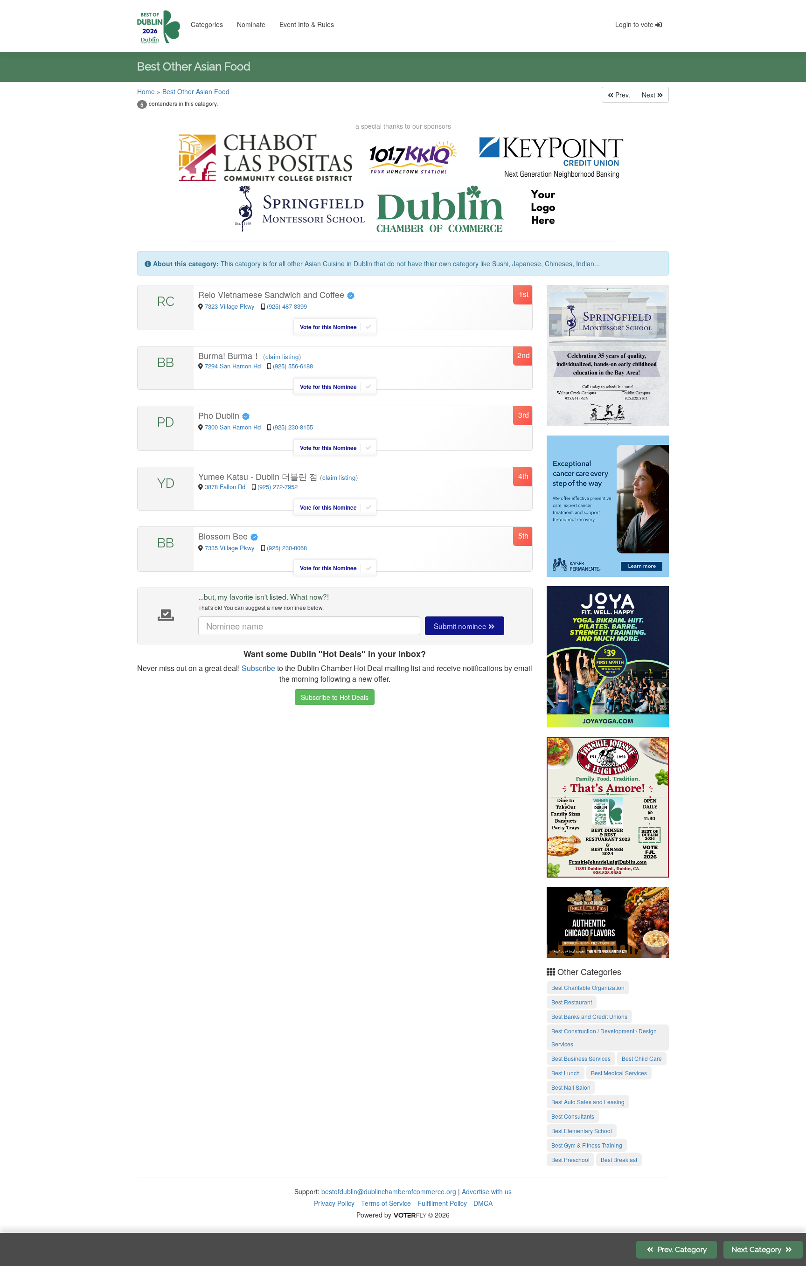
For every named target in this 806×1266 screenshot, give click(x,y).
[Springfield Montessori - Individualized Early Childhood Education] (608, 353)
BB (165, 362)
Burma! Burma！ (230, 355)
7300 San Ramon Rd (234, 426)
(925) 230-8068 (287, 547)
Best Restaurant (571, 1002)
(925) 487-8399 (287, 306)
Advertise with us (487, 1191)
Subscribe (258, 668)
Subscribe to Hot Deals (334, 697)
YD (165, 483)
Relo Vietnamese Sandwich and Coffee (272, 294)
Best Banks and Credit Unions (589, 1016)
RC (165, 301)
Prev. (621, 94)
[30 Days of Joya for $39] (608, 655)
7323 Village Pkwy (231, 306)
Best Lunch (565, 1073)
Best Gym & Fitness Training (586, 1145)
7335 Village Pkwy (231, 547)
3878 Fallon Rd (226, 486)
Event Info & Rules (306, 24)
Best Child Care (642, 1058)
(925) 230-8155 (293, 426)
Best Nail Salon (571, 1087)
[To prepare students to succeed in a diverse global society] (265, 157)
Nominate (251, 24)
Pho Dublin (220, 415)
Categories (207, 24)
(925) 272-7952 (277, 486)
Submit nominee (461, 626)
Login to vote (635, 24)
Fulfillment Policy (442, 1203)
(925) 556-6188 (293, 365)
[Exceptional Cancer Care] (608, 504)
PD (165, 422)
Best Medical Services (619, 1073)
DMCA (483, 1203)
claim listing (282, 356)
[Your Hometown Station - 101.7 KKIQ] (413, 157)
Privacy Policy (334, 1203)
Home (146, 91)
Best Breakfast (619, 1159)
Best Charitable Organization (588, 987)
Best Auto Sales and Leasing (588, 1102)
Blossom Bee (224, 536)
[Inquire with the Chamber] (543, 209)
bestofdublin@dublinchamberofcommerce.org (388, 1191)
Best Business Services (581, 1058)
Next (649, 94)
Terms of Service (386, 1203)
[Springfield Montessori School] (300, 209)
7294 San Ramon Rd (234, 365)
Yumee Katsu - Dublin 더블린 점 (259, 476)
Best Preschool (570, 1159)
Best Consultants (572, 1116)
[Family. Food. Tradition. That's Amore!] (608, 805)
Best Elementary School (581, 1131)
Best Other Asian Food (195, 91)
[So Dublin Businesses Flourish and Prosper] (440, 209)
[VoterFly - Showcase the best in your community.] (409, 1214)
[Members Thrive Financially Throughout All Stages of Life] (551, 157)
